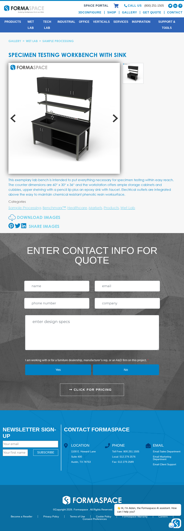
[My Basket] (117, 6)
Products (12, 21)
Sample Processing (58, 41)
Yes (58, 370)
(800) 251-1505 (154, 5)
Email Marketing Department (162, 458)
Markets (95, 208)
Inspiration (141, 21)
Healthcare (77, 208)
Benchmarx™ (54, 208)
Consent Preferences (95, 519)
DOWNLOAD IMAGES (38, 217)
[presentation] (13, 118)
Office (84, 21)
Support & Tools (166, 24)
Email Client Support (164, 464)
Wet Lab (30, 24)
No (126, 370)
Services (120, 21)
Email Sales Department (166, 451)
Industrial (66, 21)
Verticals (101, 21)
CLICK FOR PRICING (92, 389)
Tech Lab (47, 24)
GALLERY (14, 41)
